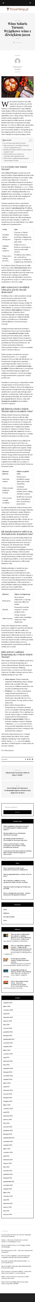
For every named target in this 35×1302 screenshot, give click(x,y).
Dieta (5, 909)
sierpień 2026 (7, 1003)
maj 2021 (6, 1200)
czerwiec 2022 (8, 1152)
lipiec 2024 (6, 1083)
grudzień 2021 (8, 1174)
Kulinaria (17, 20)
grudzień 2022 (8, 1130)
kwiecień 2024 (8, 1090)
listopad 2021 (7, 1178)
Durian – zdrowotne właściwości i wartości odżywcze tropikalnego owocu (14, 1240)
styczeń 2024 (7, 1094)
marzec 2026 (7, 1021)
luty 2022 (6, 1167)
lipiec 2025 (6, 1050)
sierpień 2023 (7, 1101)
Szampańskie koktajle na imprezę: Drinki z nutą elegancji (21, 970)
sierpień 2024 (7, 1079)
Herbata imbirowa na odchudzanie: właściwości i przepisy (14, 834)
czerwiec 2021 (8, 1196)
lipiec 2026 (6, 1006)
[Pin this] (32, 759)
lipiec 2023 (6, 1105)
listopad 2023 (7, 1097)
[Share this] (25, 759)
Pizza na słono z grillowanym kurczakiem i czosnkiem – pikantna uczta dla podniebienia (21, 936)
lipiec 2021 (6, 1192)
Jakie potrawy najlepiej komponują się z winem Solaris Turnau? (16, 159)
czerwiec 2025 (8, 1054)
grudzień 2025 (8, 1032)
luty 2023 (6, 1123)
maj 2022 (6, 1156)
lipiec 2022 (6, 1149)
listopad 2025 (7, 1035)
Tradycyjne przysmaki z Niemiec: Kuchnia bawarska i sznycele (20, 960)
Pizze (5, 920)
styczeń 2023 (7, 1127)
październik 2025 (8, 1039)
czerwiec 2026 (8, 1010)
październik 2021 (8, 1181)
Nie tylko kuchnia (8, 917)
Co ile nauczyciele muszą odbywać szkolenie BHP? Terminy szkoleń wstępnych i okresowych (17, 852)
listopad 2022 (7, 1134)
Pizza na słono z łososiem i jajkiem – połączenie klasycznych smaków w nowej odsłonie (16, 1272)
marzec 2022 (7, 1163)
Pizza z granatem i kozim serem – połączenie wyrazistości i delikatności (15, 869)
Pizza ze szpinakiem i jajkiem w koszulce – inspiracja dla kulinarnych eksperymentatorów (21, 947)
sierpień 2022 (7, 1145)
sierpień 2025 (7, 1046)
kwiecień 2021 (7, 1203)
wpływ (17, 357)
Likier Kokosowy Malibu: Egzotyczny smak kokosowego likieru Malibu (14, 1282)
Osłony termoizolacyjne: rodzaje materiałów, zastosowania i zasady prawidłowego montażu (14, 845)
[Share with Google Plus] (30, 759)
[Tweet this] (28, 759)
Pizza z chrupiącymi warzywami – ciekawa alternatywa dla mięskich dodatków (16, 894)
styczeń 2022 (7, 1170)
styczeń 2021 (7, 1214)
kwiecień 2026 (8, 1017)
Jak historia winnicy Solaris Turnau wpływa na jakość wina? (18, 151)
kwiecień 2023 (8, 1116)
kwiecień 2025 (8, 1061)
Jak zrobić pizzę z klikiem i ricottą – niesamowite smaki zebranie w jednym (15, 881)
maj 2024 (6, 1086)
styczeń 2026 (7, 1028)
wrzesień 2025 (8, 1043)
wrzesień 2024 (8, 1076)
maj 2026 (6, 1013)
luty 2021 (6, 1211)
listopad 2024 (7, 1072)
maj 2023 (6, 1112)
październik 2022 (8, 1138)
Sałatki (15, 724)
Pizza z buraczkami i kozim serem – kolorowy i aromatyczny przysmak (19, 982)
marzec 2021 (7, 1207)
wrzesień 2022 (8, 1141)
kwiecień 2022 (8, 1159)
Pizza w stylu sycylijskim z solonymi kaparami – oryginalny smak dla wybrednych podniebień (16, 1256)
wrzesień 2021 (8, 1185)
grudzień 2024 (8, 1068)
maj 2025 (6, 1057)
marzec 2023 (7, 1119)
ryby (14, 691)
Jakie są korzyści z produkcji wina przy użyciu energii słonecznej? (16, 146)
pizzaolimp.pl (17, 67)
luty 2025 (6, 1065)
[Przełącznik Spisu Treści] (29, 140)
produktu (25, 187)
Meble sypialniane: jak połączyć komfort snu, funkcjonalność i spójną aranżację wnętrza (16, 827)
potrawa (15, 741)
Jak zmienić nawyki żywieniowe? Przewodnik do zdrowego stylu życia (15, 839)
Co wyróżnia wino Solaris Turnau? (15, 143)
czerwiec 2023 (8, 1108)
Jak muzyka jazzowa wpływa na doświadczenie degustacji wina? (14, 155)
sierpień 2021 (7, 1189)
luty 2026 (6, 1024)
